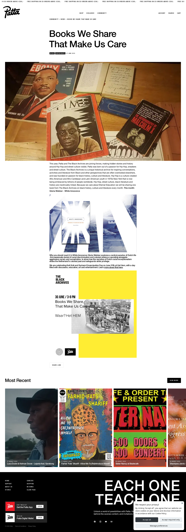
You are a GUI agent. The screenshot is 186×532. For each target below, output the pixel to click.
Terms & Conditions (20, 526)
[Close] (182, 503)
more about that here (113, 267)
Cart (179, 13)
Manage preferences (159, 526)
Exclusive (90, 13)
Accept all (147, 519)
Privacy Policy (32, 526)
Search (171, 13)
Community (54, 19)
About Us (8, 487)
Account (162, 13)
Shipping (30, 484)
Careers (30, 481)
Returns (30, 487)
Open (40, 506)
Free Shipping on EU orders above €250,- (39, 1)
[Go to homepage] (11, 12)
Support (8, 484)
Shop (81, 13)
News (63, 19)
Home (7, 481)
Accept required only (171, 519)
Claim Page (31, 490)
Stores (8, 490)
